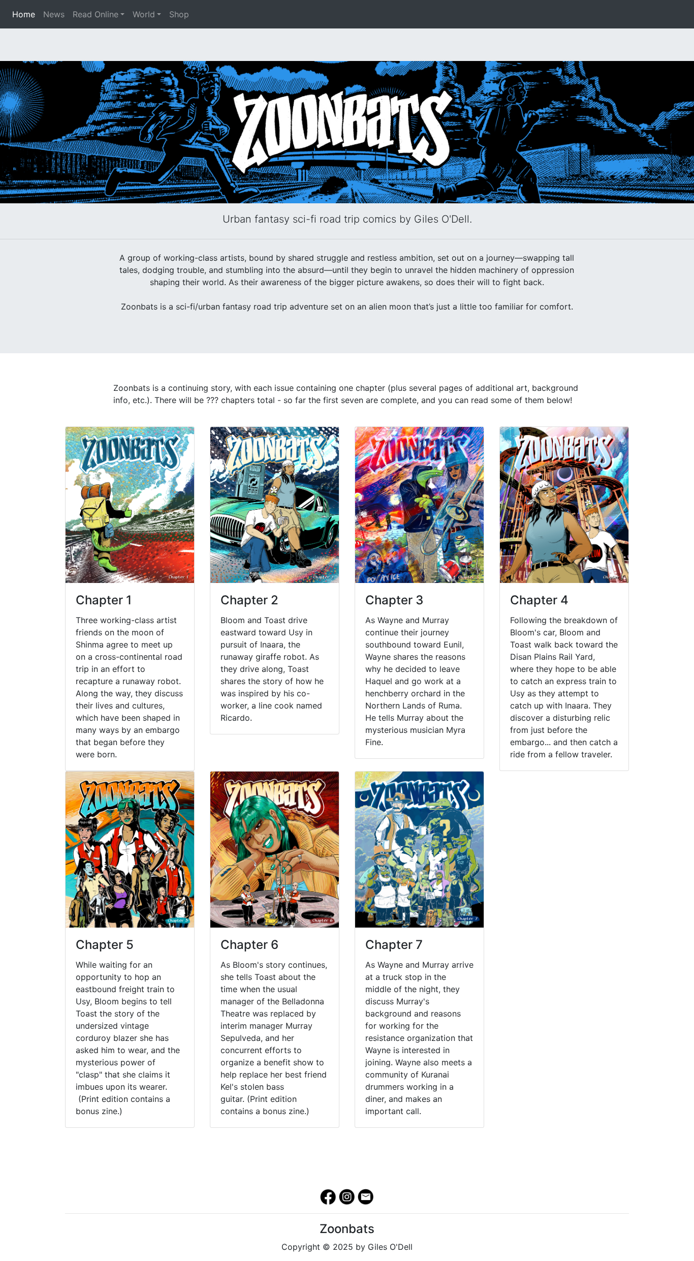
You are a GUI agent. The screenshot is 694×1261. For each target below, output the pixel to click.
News (54, 14)
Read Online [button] (95, 14)
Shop (179, 14)
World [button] (144, 14)
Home (25, 14)
